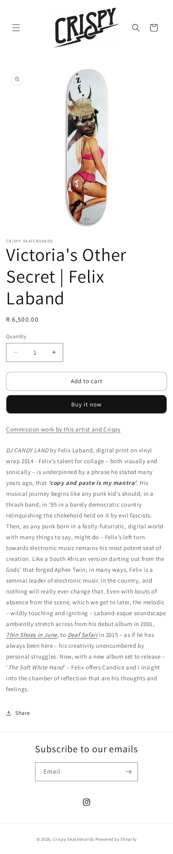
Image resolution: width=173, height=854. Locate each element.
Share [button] (22, 712)
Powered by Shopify (116, 839)
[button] (16, 28)
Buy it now (86, 404)
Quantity (16, 336)
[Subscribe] (129, 771)
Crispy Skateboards (73, 839)
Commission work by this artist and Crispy (63, 429)
